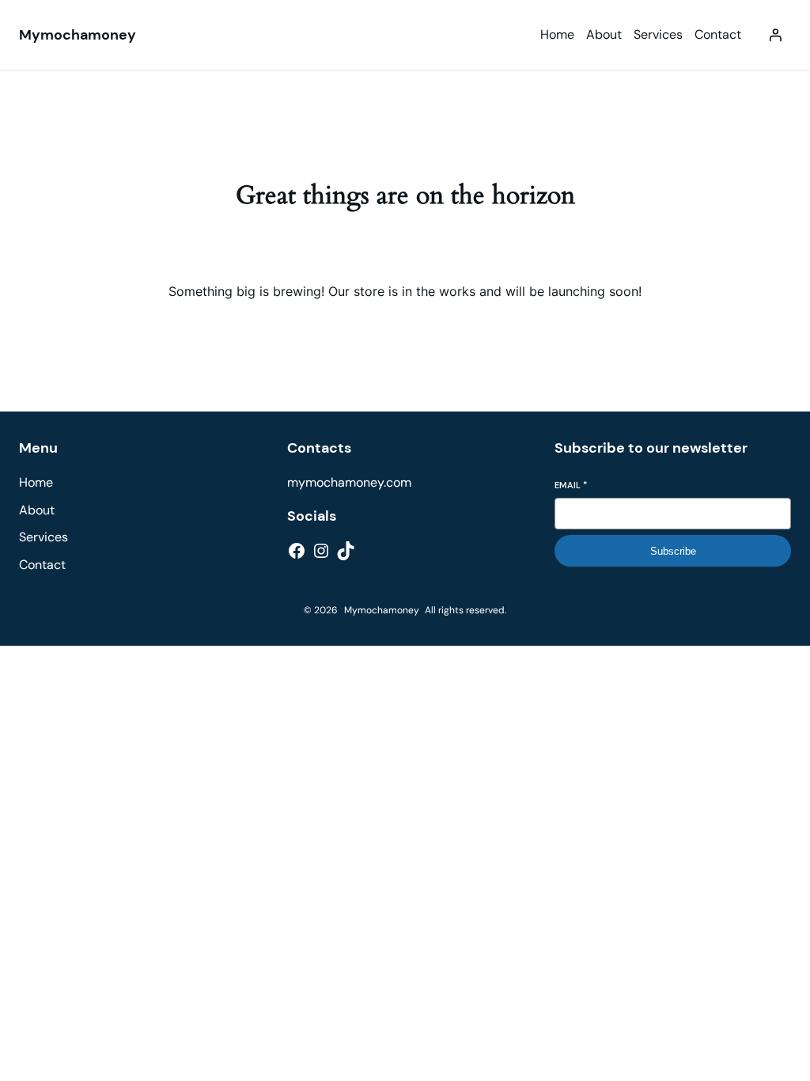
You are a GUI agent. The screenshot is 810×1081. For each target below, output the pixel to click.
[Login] (775, 35)
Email (571, 485)
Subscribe (673, 551)
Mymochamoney (77, 34)
